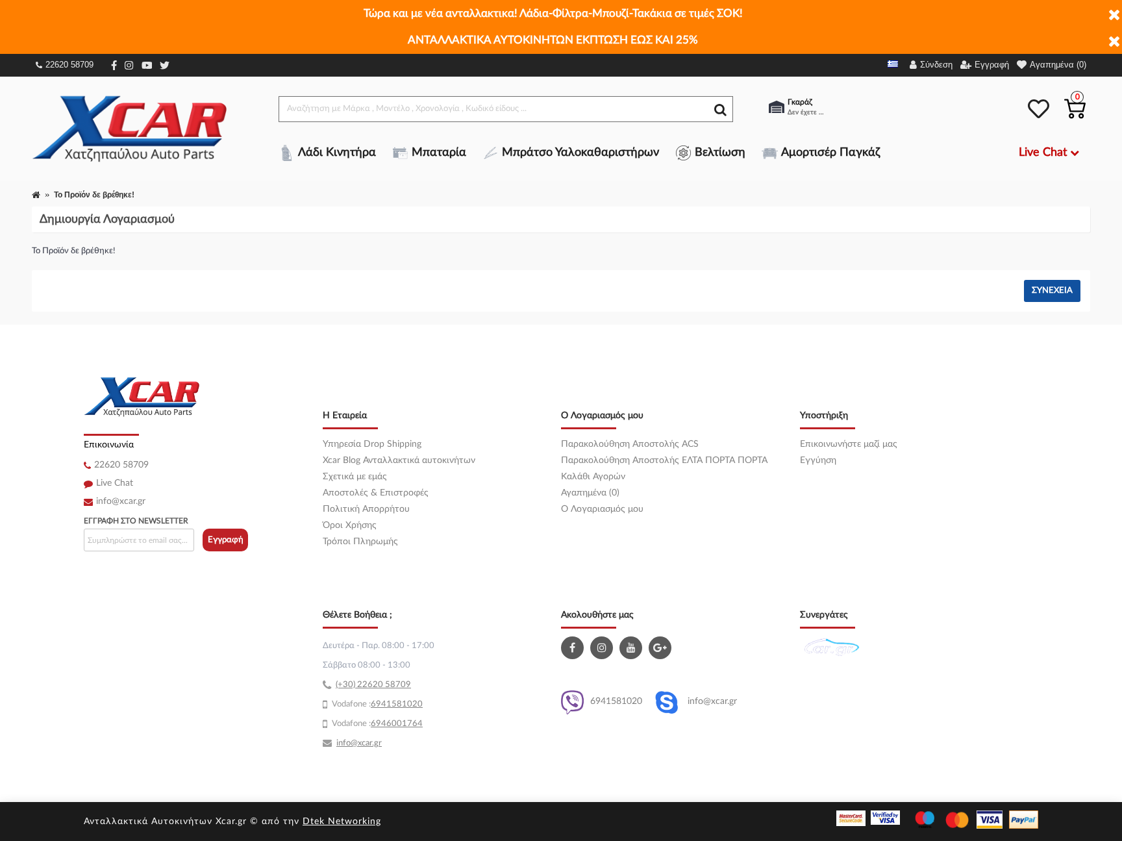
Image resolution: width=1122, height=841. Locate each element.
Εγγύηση (818, 460)
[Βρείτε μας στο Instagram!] (603, 647)
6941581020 (616, 701)
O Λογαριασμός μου (602, 509)
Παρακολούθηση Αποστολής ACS (630, 444)
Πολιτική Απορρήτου (366, 509)
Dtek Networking (342, 821)
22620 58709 (69, 64)
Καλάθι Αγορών (593, 476)
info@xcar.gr (120, 501)
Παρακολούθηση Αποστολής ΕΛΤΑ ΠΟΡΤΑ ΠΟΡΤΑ (664, 460)
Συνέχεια (1052, 290)
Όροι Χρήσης (350, 525)
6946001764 (397, 724)
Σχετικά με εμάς (355, 476)
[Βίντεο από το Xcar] (632, 647)
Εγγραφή (225, 540)
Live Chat (114, 483)
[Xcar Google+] (662, 647)
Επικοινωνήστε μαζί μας (848, 444)
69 (376, 704)
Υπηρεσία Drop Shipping (372, 444)
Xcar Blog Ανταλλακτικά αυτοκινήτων (399, 460)
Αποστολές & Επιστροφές (376, 492)
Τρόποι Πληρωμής (360, 541)
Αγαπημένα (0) (590, 492)
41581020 (402, 704)
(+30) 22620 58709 (373, 685)
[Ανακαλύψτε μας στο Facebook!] (574, 647)
